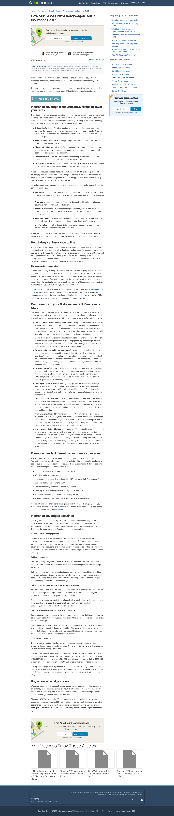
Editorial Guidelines (39, 66)
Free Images (126, 811)
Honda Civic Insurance (120, 68)
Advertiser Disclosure (96, 60)
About (33, 801)
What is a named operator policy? (125, 20)
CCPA (134, 811)
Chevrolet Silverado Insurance (124, 88)
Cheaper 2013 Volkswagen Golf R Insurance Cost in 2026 (72, 773)
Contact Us (40, 801)
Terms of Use (81, 41)
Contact (91, 811)
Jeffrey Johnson (59, 53)
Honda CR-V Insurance (120, 91)
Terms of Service (114, 811)
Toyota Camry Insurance (121, 81)
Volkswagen (68, 11)
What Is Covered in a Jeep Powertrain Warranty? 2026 (123, 30)
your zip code (57, 510)
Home (33, 11)
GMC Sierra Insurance (120, 71)
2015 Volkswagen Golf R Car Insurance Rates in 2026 (99, 773)
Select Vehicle (82, 3)
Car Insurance (113, 3)
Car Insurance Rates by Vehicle (49, 11)
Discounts (124, 3)
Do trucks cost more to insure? (124, 40)
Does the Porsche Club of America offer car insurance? (125, 50)
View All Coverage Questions (123, 55)
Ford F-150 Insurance (120, 74)
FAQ (104, 3)
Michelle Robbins (87, 53)
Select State (95, 3)
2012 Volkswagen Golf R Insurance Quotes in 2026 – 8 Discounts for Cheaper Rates (43, 775)
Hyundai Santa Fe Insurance (123, 84)
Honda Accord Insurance (121, 64)
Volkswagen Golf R (82, 11)
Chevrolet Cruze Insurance (122, 78)
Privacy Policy (101, 811)
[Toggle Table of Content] (46, 99)
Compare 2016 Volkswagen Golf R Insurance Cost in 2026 (129, 773)
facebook (142, 800)
